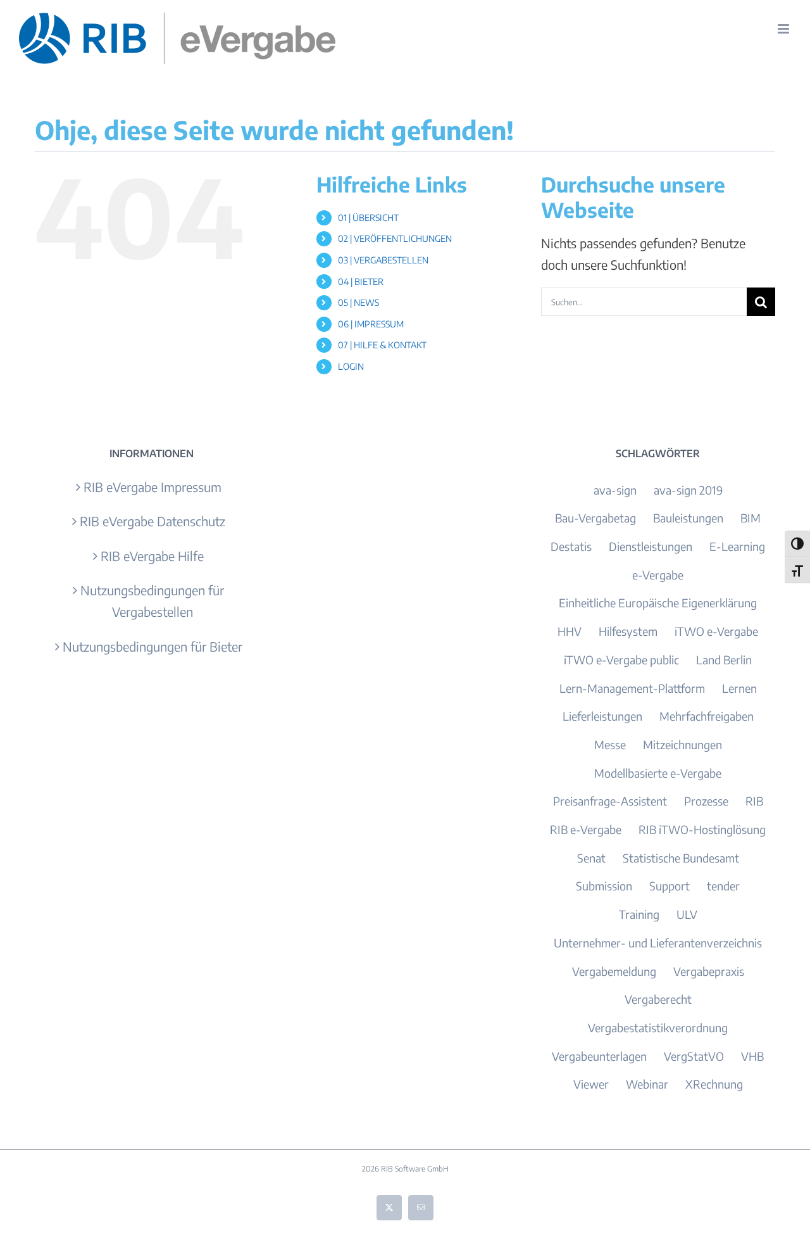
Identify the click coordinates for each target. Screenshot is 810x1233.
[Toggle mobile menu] (784, 28)
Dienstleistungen (650, 546)
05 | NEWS (358, 302)
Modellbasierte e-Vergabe (657, 773)
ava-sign (615, 490)
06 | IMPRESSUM (371, 324)
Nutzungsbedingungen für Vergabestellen (152, 600)
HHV (570, 631)
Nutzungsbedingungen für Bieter (152, 646)
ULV (686, 914)
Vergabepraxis (708, 971)
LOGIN (351, 366)
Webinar (647, 1084)
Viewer (591, 1084)
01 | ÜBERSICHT (368, 217)
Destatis (571, 546)
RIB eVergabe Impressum (152, 487)
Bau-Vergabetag (595, 517)
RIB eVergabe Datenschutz (152, 521)
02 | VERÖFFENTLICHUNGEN (395, 238)
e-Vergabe (657, 574)
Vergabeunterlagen (599, 1056)
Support (669, 885)
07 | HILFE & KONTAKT (382, 344)
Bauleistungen (688, 517)
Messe (610, 744)
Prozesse (706, 801)
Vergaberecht (658, 999)
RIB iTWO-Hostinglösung (702, 829)
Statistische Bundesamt (681, 857)
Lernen (739, 688)
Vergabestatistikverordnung (658, 1027)
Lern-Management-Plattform (632, 688)
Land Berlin (724, 659)
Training (639, 914)
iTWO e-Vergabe (716, 631)
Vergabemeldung (614, 971)
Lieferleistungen (602, 716)
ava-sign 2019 (688, 490)
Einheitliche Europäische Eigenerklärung (658, 602)
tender (723, 885)
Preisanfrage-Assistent (610, 801)
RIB (754, 801)
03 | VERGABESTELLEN (383, 260)
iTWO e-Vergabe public (621, 659)
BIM (750, 517)
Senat (591, 857)
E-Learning (737, 546)
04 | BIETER (360, 281)
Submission (604, 885)
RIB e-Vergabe (585, 829)
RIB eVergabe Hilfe (152, 556)
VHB (752, 1056)
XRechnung (714, 1084)
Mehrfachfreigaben (706, 716)
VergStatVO (694, 1056)
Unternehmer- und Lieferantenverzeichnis (658, 942)
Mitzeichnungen (682, 744)
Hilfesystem (628, 631)
